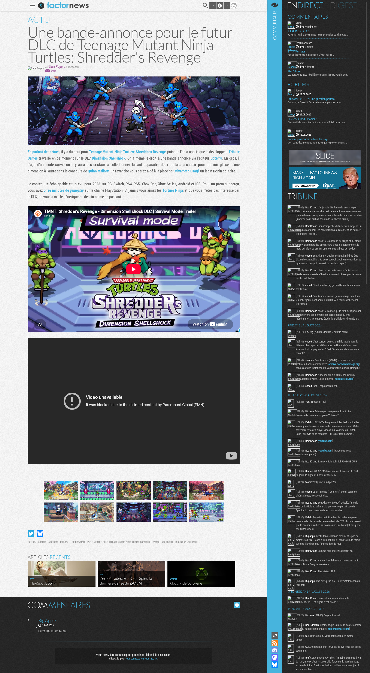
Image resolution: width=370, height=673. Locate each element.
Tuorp (299, 90)
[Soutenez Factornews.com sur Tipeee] (325, 188)
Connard (300, 63)
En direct (305, 5)
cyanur (299, 130)
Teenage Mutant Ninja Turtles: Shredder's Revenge (127, 151)
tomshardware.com (338, 629)
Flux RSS (275, 643)
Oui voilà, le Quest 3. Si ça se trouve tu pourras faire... (315, 102)
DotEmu (64, 542)
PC (29, 542)
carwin (299, 110)
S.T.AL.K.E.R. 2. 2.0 (298, 31)
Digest (343, 5)
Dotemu (216, 158)
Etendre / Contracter (275, 635)
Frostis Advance (304, 43)
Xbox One (53, 542)
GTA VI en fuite (296, 51)
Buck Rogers (57, 66)
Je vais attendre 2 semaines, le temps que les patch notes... (318, 34)
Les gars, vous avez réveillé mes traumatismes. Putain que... (318, 74)
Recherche (205, 5)
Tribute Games (77, 542)
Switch (97, 542)
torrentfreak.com (344, 379)
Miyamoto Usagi (187, 170)
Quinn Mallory (98, 170)
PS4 (89, 542)
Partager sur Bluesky (40, 533)
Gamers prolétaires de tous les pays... (309, 139)
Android (42, 542)
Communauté (275, 315)
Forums (298, 84)
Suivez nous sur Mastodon (275, 657)
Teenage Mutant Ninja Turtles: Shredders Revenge (134, 542)
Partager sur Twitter (31, 533)
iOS (34, 542)
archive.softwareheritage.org (343, 364)
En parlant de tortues (44, 151)
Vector (299, 22)
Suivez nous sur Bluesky (275, 664)
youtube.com (325, 441)
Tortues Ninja (173, 190)
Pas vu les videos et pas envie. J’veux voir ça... (311, 54)
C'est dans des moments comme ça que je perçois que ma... (318, 142)
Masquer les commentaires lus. (237, 605)
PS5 (105, 542)
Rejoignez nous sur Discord (275, 650)
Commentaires (308, 16)
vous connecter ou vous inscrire (141, 658)
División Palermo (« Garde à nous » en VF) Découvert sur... (317, 122)
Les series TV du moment (302, 119)
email (53, 70)
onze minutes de (64, 190)
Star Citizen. (294, 71)
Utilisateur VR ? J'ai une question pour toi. (312, 99)
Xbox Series (167, 542)
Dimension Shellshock (108, 158)
